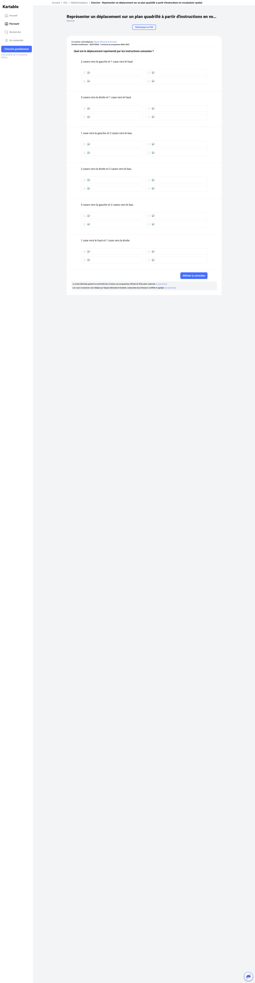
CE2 (65, 2)
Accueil (13, 15)
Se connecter (16, 40)
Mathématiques (79, 2)
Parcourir (14, 23)
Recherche (15, 32)
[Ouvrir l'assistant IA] (248, 976)
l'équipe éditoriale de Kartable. (105, 42)
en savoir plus (161, 284)
